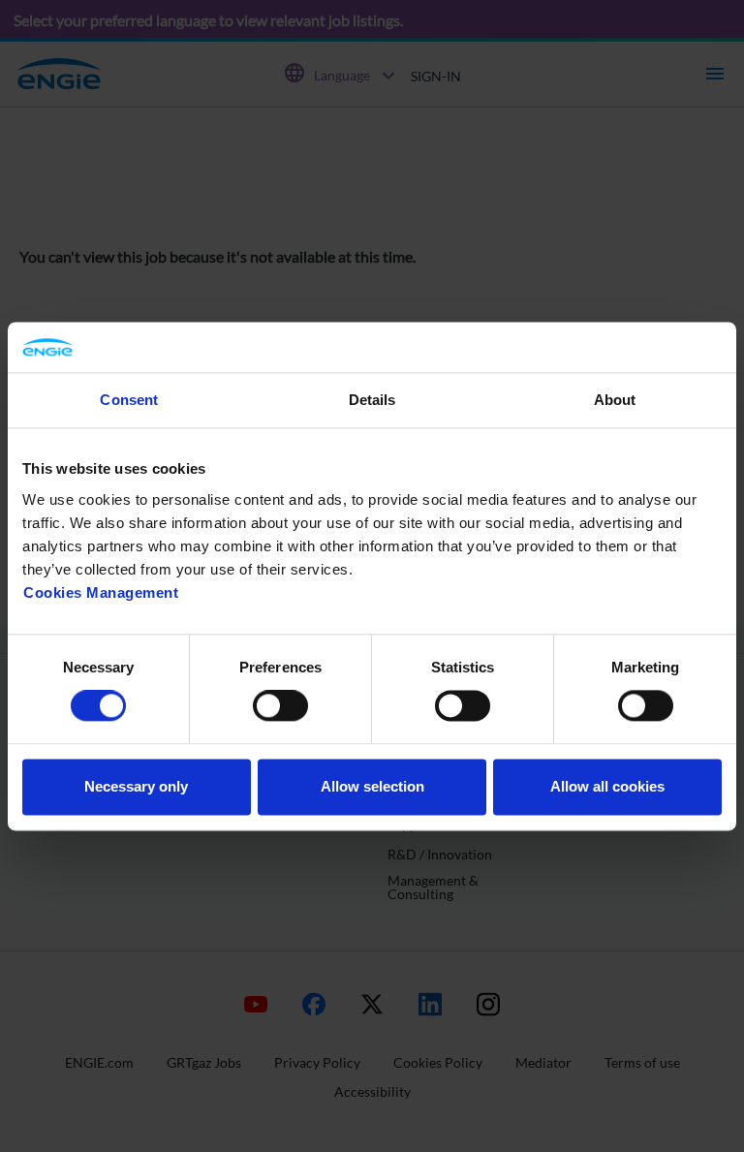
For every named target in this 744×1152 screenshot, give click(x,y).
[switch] (280, 706)
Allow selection (372, 786)
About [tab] (615, 399)
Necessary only (136, 786)
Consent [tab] (129, 399)
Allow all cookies (607, 786)
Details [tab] (372, 399)
